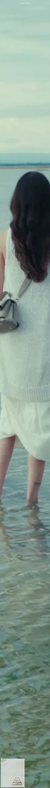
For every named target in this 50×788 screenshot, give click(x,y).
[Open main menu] (1, 3)
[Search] (3, 3)
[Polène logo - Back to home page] (25, 2)
